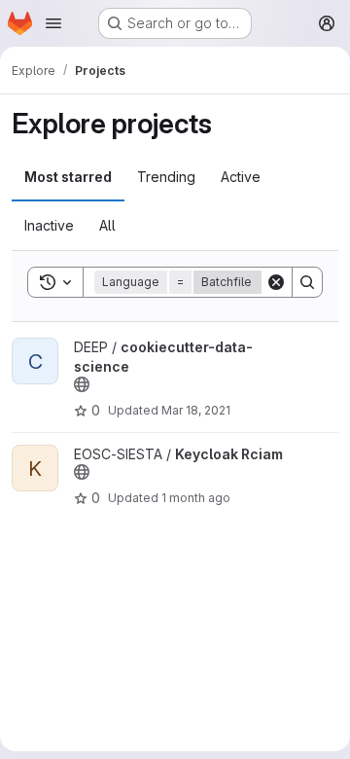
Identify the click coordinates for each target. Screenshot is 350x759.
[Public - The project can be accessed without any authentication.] (81, 384)
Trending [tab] (166, 176)
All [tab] (107, 225)
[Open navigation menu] (53, 23)
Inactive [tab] (49, 225)
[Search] (307, 282)
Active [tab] (241, 176)
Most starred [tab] (68, 176)
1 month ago (195, 497)
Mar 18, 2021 (195, 410)
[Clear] (276, 282)
